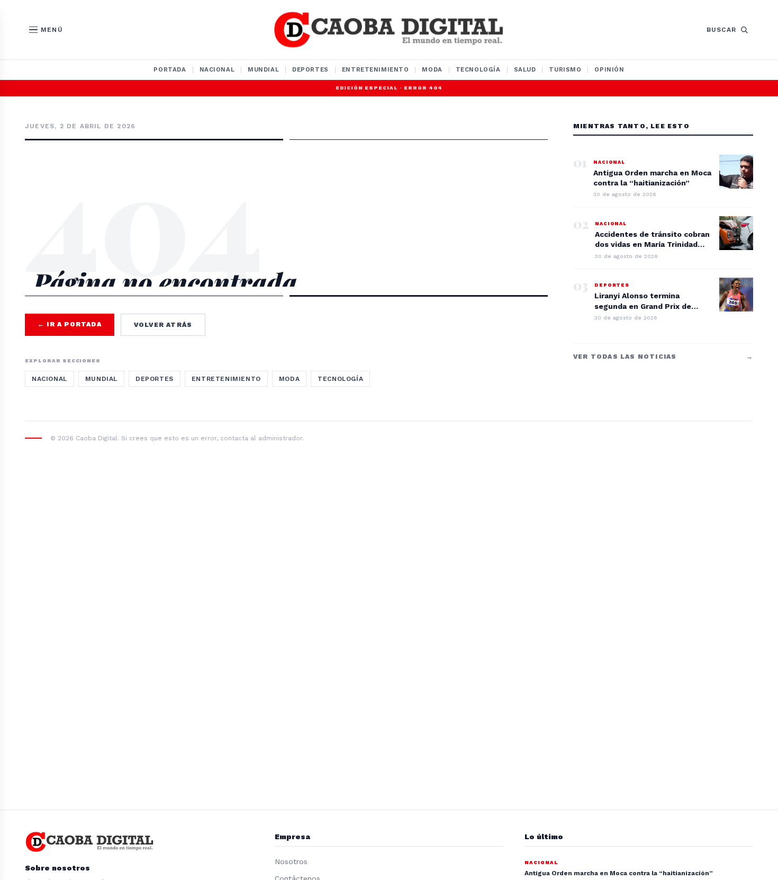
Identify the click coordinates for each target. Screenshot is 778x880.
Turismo (565, 69)
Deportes (310, 69)
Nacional (217, 69)
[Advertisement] (286, 186)
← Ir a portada (70, 324)
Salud (525, 69)
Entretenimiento (375, 69)
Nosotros (291, 861)
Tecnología (478, 69)
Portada (169, 69)
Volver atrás (163, 324)
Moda (432, 69)
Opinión (609, 69)
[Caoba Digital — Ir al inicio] (389, 30)
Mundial (263, 69)
